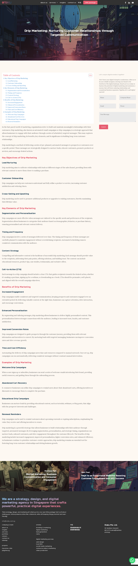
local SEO (39, 544)
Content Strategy (13, 95)
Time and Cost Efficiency (15, 109)
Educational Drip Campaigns (17, 119)
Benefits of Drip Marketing (14, 100)
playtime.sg (6, 550)
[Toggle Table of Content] (89, 75)
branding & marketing (43, 527)
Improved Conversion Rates (17, 107)
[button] (132, 560)
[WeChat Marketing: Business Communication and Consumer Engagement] (34, 476)
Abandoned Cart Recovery (16, 117)
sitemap (4, 540)
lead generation (41, 532)
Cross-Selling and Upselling (17, 85)
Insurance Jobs (7, 548)
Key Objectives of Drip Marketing (16, 78)
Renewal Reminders (14, 121)
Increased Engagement (15, 102)
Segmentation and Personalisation (19, 90)
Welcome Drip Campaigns (16, 114)
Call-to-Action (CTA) (14, 97)
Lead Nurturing (12, 81)
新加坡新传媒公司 (75, 527)
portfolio (5, 534)
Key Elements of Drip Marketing (16, 88)
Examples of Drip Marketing (14, 112)
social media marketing (44, 546)
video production (42, 550)
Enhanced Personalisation (16, 105)
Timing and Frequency (15, 93)
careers (4, 536)
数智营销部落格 (75, 529)
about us (5, 527)
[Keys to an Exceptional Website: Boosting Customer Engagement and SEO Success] (103, 476)
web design (40, 542)
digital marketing (41, 529)
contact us (5, 538)
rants (38, 534)
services (5, 532)
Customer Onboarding (15, 83)
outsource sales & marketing (46, 548)
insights (4, 529)
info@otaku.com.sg (8, 521)
